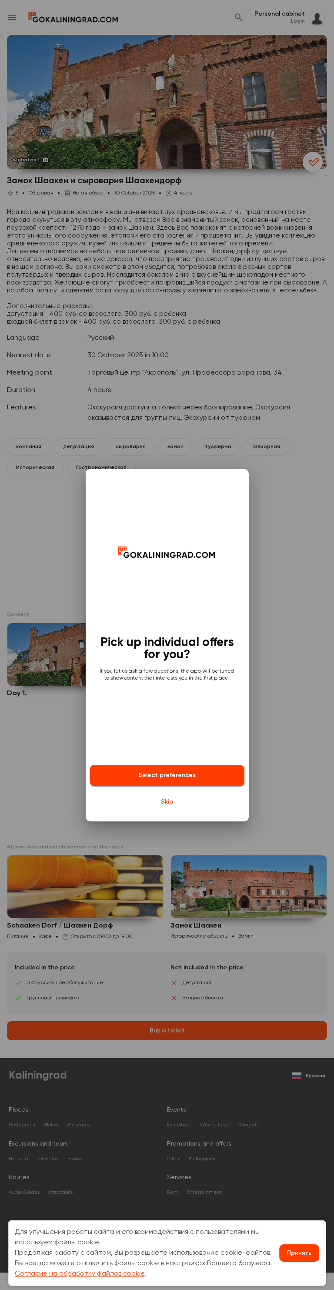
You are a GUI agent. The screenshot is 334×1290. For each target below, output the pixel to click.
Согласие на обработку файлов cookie (79, 1273)
